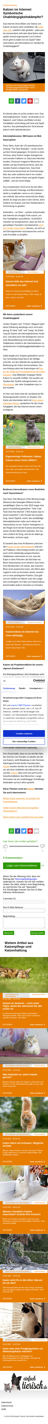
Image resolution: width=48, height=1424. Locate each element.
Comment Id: (9, 898)
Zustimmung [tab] (9, 688)
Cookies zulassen (24, 733)
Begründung (9, 916)
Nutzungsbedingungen (26, 879)
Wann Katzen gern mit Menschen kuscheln (23, 817)
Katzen (14, 773)
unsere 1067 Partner (21, 705)
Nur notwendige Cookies (24, 741)
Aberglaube (8, 384)
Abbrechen (8, 933)
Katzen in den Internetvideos (20, 547)
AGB (3, 1409)
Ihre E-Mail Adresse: (13, 907)
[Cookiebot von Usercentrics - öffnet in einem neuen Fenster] (34, 681)
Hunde (6, 766)
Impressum (6, 1402)
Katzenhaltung (10, 5)
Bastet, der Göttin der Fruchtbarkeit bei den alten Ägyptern (24, 371)
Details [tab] (22, 688)
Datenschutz (7, 1406)
